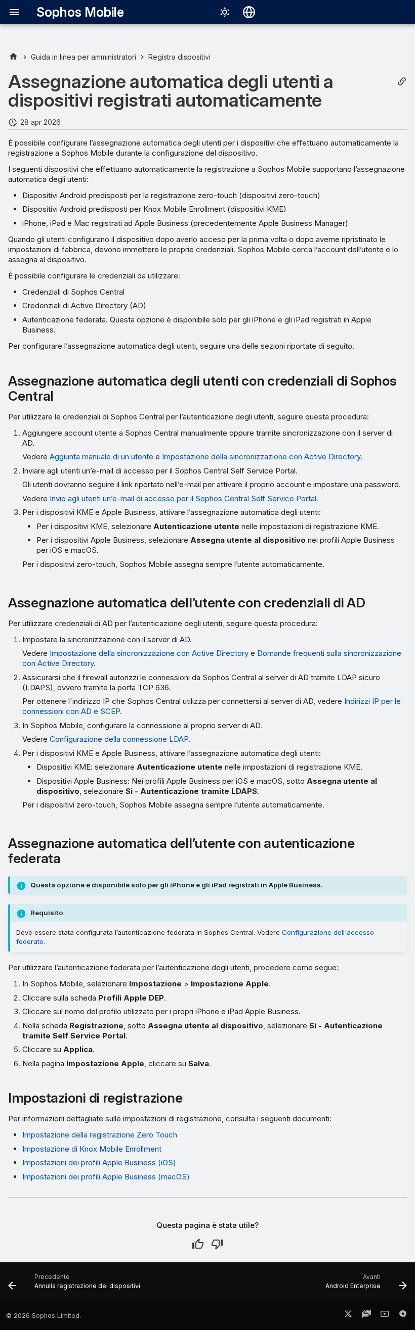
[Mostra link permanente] (402, 81)
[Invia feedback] (403, 1316)
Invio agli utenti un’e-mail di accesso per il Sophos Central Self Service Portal (183, 498)
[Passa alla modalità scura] (225, 12)
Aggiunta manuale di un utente (101, 456)
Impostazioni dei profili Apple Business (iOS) (99, 1162)
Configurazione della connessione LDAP (119, 739)
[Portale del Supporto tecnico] (366, 1316)
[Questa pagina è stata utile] (197, 1244)
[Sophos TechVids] (385, 1316)
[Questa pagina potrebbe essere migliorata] (217, 1244)
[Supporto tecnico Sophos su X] (348, 1316)
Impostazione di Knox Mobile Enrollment (91, 1149)
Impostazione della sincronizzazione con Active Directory (261, 456)
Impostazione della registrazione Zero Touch (99, 1134)
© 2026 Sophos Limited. (43, 1315)
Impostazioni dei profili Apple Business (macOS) (106, 1176)
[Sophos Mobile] (13, 57)
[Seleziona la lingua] (249, 12)
